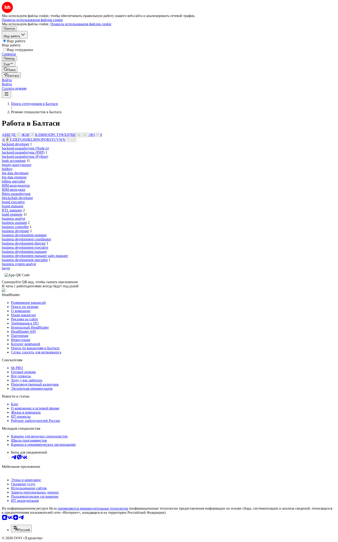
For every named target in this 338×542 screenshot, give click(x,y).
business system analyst (19, 264)
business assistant (14, 223)
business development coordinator (26, 239)
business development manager (24, 252)
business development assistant (24, 235)
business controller (15, 227)
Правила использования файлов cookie (80, 24)
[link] (9, 69)
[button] (7, 80)
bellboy (7, 169)
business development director (24, 243)
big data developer (15, 173)
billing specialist (13, 181)
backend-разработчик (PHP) (23, 152)
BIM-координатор (16, 185)
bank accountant (14, 161)
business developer (15, 231)
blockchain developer (17, 198)
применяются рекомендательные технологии (93, 508)
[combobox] (21, 528)
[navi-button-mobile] (6, 94)
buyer (6, 268)
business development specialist (25, 260)
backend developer (15, 144)
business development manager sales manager (35, 256)
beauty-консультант (17, 165)
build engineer (12, 214)
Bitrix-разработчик (16, 194)
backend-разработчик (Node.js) (25, 148)
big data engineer (14, 177)
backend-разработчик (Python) (25, 156)
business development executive (25, 247)
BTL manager (12, 210)
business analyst (13, 218)
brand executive (13, 202)
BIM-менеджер (13, 190)
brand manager (12, 206)
